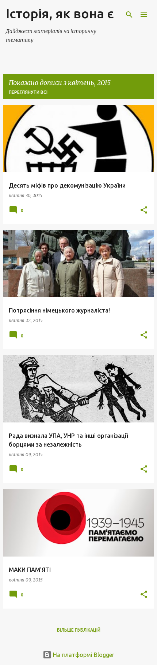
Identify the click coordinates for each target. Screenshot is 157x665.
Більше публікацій (78, 630)
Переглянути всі (28, 92)
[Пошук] (129, 14)
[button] (143, 210)
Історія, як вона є (60, 13)
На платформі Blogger (82, 654)
